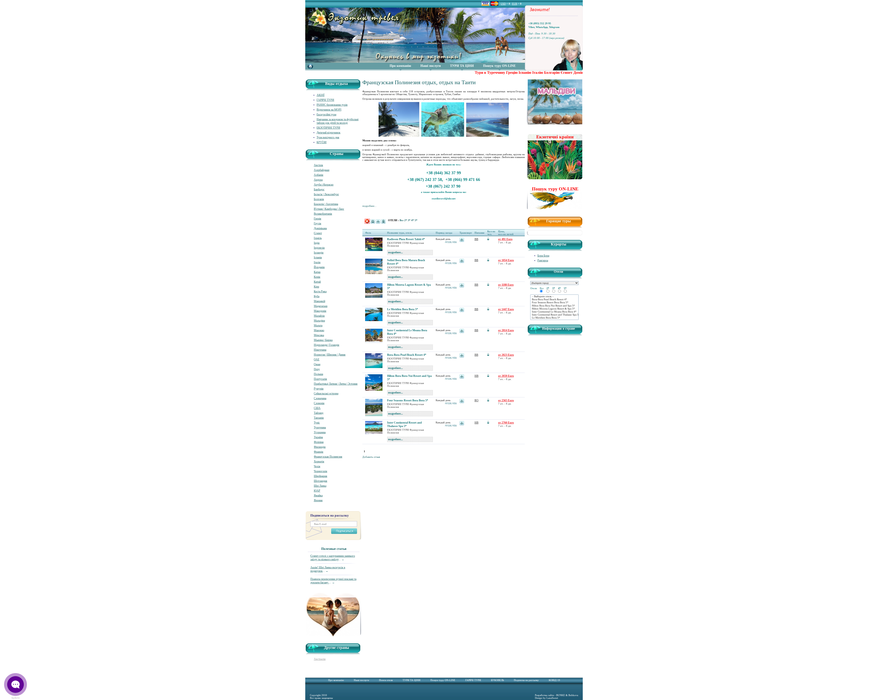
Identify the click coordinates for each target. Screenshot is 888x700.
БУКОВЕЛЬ (497, 680)
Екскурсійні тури (326, 114)
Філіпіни (319, 442)
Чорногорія (320, 471)
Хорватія (319, 461)
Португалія (320, 379)
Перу (317, 369)
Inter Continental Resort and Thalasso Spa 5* (404, 424)
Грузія (317, 223)
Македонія (320, 311)
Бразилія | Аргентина (326, 204)
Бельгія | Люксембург (326, 194)
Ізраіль (318, 238)
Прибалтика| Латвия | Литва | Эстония (336, 383)
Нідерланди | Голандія (326, 345)
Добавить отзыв (371, 456)
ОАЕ (316, 359)
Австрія (318, 165)
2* (406, 220)
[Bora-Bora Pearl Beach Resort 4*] (554, 299)
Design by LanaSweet (546, 698)
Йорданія (319, 267)
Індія (317, 243)
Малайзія (319, 315)
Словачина (320, 398)
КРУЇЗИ (322, 142)
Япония (318, 500)
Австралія (320, 659)
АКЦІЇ (320, 95)
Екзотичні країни (555, 136)
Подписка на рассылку (526, 680)
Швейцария (320, 476)
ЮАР (317, 490)
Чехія (317, 466)
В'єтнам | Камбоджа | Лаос (329, 209)
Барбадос (319, 189)
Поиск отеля (386, 680)
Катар (317, 272)
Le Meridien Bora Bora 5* (402, 309)
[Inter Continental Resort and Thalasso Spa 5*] (554, 314)
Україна (318, 437)
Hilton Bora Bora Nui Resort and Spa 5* (409, 377)
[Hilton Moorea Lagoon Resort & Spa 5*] (554, 308)
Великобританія (323, 213)
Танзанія (319, 417)
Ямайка (318, 495)
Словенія (319, 403)
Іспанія (318, 257)
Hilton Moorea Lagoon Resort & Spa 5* (409, 286)
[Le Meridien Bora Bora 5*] (554, 317)
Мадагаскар (320, 306)
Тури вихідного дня (328, 137)
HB (476, 376)
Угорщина (320, 432)
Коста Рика (320, 291)
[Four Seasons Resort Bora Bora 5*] (554, 302)
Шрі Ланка (320, 485)
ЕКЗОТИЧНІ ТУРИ (328, 127)
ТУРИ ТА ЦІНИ (462, 66)
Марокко (319, 330)
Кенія (317, 277)
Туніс (317, 422)
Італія (317, 262)
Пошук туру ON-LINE (499, 66)
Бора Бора (543, 255)
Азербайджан (321, 170)
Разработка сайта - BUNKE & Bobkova (556, 695)
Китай (317, 281)
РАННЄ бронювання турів (332, 104)
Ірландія (319, 252)
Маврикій (319, 301)
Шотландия (320, 481)
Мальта (318, 325)
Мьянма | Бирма (323, 340)
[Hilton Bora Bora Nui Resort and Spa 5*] (554, 305)
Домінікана (320, 228)
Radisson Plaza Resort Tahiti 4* (406, 239)
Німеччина (320, 349)
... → (332, 557)
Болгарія (319, 199)
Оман (317, 364)
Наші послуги (430, 66)
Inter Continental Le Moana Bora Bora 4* (407, 332)
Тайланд (318, 413)
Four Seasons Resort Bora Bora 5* (407, 400)
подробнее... (369, 205)
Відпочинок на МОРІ (329, 109)
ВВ (476, 239)
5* (416, 220)
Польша (318, 374)
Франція (318, 451)
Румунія (319, 388)
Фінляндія (320, 447)
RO (476, 400)
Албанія (318, 175)
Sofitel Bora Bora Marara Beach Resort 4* (406, 262)
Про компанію (400, 66)
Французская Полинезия (328, 456)
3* (409, 220)
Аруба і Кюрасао (323, 184)
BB (476, 309)
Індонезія (319, 247)
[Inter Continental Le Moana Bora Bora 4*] (554, 311)
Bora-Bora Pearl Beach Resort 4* (406, 354)
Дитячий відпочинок (328, 132)
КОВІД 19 (554, 680)
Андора (318, 179)
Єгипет (318, 233)
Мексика (319, 335)
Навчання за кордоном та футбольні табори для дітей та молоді (337, 121)
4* (413, 220)
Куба (316, 296)
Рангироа (542, 260)
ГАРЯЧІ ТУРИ (325, 100)
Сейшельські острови (326, 393)
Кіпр (316, 286)
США (317, 408)
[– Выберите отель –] (554, 296)
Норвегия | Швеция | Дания (329, 354)
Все (402, 220)
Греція (317, 218)
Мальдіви (319, 320)
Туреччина (320, 427)
